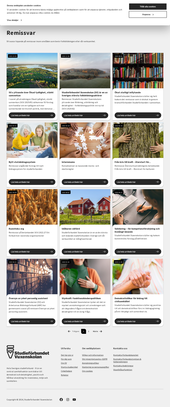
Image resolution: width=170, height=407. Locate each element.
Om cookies (87, 371)
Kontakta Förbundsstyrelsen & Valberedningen (127, 360)
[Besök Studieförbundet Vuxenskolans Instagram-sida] (67, 400)
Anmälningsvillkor (90, 363)
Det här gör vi (67, 355)
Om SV (64, 363)
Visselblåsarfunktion (122, 369)
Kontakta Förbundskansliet (125, 355)
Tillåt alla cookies (148, 6)
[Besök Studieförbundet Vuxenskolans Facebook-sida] (61, 400)
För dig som (66, 359)
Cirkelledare (66, 371)
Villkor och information (92, 355)
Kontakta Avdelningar (123, 365)
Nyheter (64, 375)
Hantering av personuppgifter (95, 367)
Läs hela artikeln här (20, 115)
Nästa (95, 331)
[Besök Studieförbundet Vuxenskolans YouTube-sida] (74, 400)
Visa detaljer (12, 20)
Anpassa (146, 14)
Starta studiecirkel (69, 367)
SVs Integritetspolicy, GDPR (94, 359)
